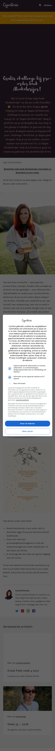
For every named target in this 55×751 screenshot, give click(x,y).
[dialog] (27, 375)
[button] (27, 383)
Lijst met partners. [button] (22, 400)
